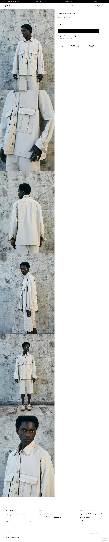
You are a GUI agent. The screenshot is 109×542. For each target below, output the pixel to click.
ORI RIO (12, 537)
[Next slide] (106, 1)
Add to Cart (78, 31)
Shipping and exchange (76, 46)
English (7, 533)
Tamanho (61, 22)
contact (71, 6)
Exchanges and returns (87, 511)
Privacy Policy (84, 517)
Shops (59, 6)
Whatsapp (57, 517)
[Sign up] (30, 521)
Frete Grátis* (96, 1)
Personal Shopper (91, 46)
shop (36, 6)
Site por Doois (17, 537)
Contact (82, 521)
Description (62, 46)
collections (47, 6)
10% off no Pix (68, 1)
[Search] (98, 6)
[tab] (62, 46)
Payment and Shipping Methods (91, 514)
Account (93, 6)
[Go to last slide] (2, 1)
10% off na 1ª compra (41, 1)
